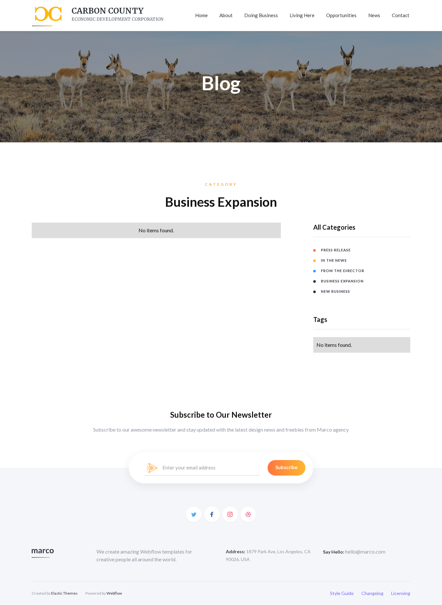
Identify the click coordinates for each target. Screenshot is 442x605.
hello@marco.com (365, 551)
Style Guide (342, 593)
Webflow (114, 593)
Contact (400, 15)
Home (201, 15)
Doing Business (261, 15)
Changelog (372, 593)
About (226, 15)
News (374, 15)
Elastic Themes (64, 593)
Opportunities (341, 15)
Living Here (302, 15)
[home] (47, 15)
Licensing (400, 593)
